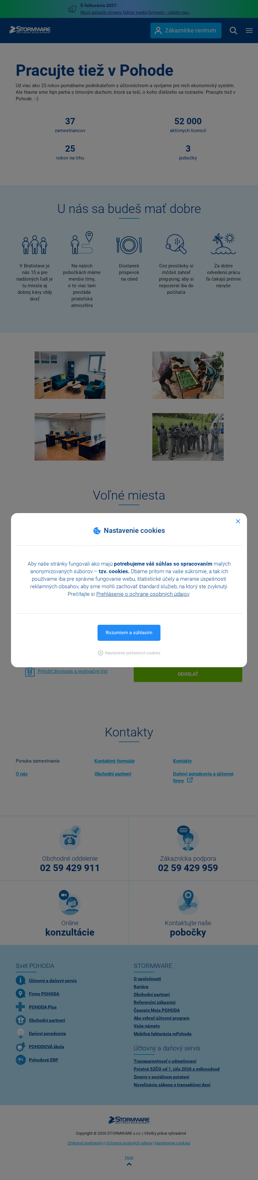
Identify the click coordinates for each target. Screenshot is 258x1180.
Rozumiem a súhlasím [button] (129, 632)
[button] (129, 653)
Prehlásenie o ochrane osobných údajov (142, 594)
